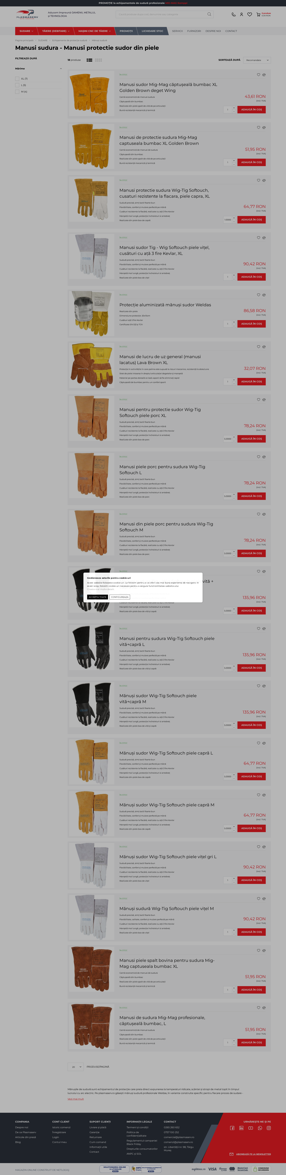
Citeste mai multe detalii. (101, 589)
